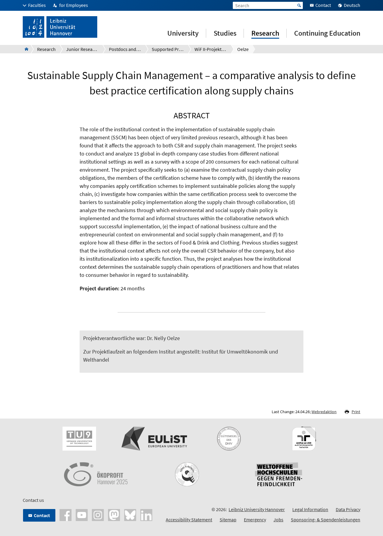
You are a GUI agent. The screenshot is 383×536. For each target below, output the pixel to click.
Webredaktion (324, 411)
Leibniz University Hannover (257, 509)
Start (299, 5)
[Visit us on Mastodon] (114, 514)
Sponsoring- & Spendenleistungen (325, 520)
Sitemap (228, 520)
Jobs (278, 520)
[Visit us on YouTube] (81, 514)
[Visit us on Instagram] (98, 514)
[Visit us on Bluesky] (130, 514)
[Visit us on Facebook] (65, 514)
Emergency (255, 520)
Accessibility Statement (189, 520)
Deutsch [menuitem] (352, 5)
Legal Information (310, 509)
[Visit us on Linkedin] (146, 514)
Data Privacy (348, 509)
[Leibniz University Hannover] (24, 49)
